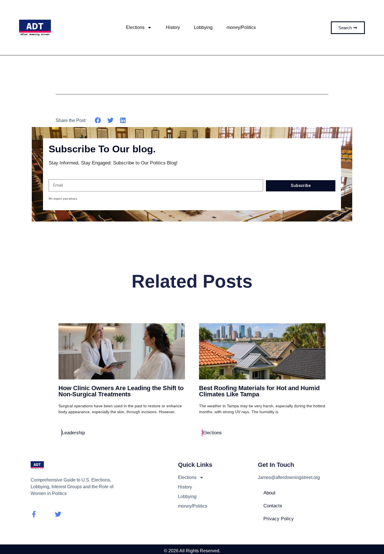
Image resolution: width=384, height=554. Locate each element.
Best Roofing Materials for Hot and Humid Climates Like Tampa (259, 391)
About (269, 493)
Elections (135, 27)
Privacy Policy (278, 518)
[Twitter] (58, 514)
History (173, 27)
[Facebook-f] (34, 514)
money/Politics (241, 27)
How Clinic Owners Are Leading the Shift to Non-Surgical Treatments (121, 391)
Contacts (272, 505)
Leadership (73, 432)
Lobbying (203, 27)
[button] (98, 120)
